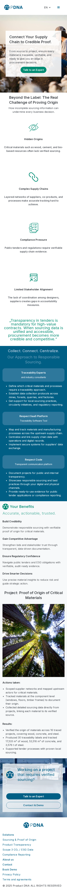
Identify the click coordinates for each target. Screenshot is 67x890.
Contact (7, 864)
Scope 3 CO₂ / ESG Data (17, 849)
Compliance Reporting (16, 854)
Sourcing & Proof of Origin (19, 839)
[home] (14, 7)
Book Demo (9, 869)
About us (8, 859)
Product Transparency (16, 844)
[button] (47, 7)
